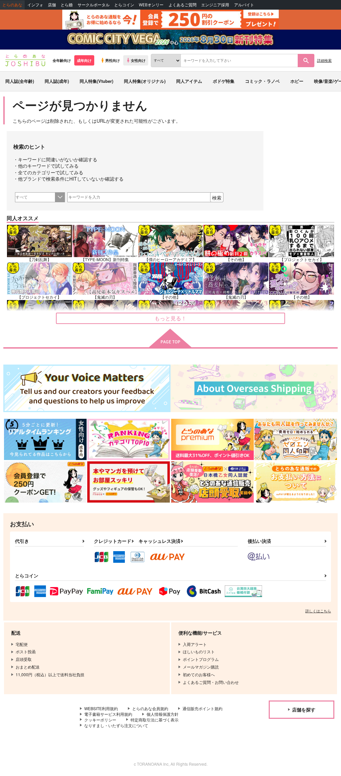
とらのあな (12, 5)
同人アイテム (189, 81)
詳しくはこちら (318, 610)
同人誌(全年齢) (19, 81)
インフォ (35, 5)
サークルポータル (94, 5)
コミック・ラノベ (262, 81)
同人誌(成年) (57, 81)
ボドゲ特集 (223, 81)
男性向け (112, 60)
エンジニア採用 (215, 5)
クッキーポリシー (100, 719)
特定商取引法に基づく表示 (154, 719)
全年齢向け (62, 60)
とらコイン (124, 5)
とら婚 (67, 5)
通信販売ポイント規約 (202, 708)
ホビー (296, 81)
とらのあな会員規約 (150, 708)
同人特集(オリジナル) (145, 81)
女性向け (138, 60)
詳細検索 (324, 60)
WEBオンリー (151, 5)
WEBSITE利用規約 (101, 708)
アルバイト (244, 5)
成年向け (84, 60)
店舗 (52, 5)
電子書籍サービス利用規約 (108, 714)
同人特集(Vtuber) (96, 81)
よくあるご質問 (182, 5)
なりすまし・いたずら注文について (116, 725)
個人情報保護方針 (162, 714)
